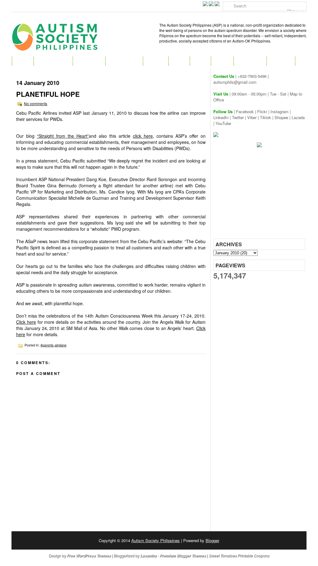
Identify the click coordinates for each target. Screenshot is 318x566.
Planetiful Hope (48, 94)
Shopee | (283, 117)
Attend (155, 61)
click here (143, 136)
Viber (252, 117)
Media (222, 61)
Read (179, 61)
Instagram (279, 111)
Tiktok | (267, 117)
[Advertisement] (260, 195)
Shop (200, 61)
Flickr (262, 111)
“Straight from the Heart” (63, 136)
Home (22, 61)
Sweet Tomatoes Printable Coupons (239, 555)
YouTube (223, 123)
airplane (60, 344)
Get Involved (124, 61)
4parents (47, 344)
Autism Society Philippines (155, 540)
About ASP (89, 61)
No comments (35, 103)
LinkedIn (221, 117)
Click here (26, 322)
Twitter (238, 117)
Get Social (250, 61)
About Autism (53, 61)
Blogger (212, 540)
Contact (281, 61)
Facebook (245, 111)
